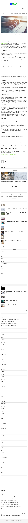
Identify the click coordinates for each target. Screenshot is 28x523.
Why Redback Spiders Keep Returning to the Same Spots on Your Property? (16, 213)
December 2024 (3, 352)
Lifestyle (2, 460)
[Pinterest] (22, 8)
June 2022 (2, 393)
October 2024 (3, 356)
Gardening (2, 281)
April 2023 (2, 376)
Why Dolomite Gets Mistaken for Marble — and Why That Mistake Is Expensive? (16, 208)
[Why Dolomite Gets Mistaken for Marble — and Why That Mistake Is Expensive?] (20, 176)
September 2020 (3, 428)
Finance (2, 273)
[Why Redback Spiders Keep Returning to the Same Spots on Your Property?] (3, 213)
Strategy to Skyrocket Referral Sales (11, 300)
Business (2, 251)
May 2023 (2, 374)
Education (2, 445)
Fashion (2, 253)
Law (1, 278)
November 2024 (3, 354)
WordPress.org (3, 484)
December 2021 (3, 403)
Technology (3, 261)
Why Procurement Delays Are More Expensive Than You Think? (9, 504)
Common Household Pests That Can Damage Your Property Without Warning (15, 217)
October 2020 (3, 426)
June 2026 (2, 334)
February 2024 (3, 361)
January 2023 (3, 381)
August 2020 (3, 430)
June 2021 (2, 413)
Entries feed (2, 480)
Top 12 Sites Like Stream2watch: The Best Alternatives (14, 287)
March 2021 (3, 418)
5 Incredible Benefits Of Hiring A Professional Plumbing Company (16, 291)
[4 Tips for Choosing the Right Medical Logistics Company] (3, 297)
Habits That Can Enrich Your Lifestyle (12, 304)
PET (1, 280)
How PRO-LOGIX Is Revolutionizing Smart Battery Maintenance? (13, 244)
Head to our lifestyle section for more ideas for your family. (9, 154)
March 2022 (3, 398)
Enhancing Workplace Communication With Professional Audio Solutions (11, 506)
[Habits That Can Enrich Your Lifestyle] (3, 305)
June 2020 (2, 433)
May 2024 (2, 357)
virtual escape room (4, 43)
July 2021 (2, 411)
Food (2, 271)
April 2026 (2, 337)
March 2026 (3, 339)
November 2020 (3, 425)
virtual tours (14, 52)
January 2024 (3, 362)
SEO (1, 266)
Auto (2, 268)
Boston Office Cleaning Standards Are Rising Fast (11, 235)
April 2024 (2, 359)
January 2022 (3, 401)
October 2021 (3, 406)
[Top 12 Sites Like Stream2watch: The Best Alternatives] (3, 288)
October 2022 (3, 386)
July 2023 (2, 371)
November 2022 (3, 384)
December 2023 (3, 364)
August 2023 (3, 369)
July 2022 (2, 391)
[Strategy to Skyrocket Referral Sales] (3, 301)
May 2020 (2, 435)
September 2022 (3, 388)
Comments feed (3, 482)
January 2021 (3, 421)
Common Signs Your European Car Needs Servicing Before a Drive (14, 231)
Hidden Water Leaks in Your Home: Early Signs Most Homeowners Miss (16, 222)
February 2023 (3, 379)
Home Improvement (4, 263)
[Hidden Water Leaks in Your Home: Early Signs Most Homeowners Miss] (3, 222)
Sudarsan (13, 14)
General (2, 258)
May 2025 (2, 349)
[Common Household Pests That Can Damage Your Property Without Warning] (3, 218)
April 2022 (2, 396)
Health (2, 455)
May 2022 (2, 394)
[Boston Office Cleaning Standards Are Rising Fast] (7, 176)
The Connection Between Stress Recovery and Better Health (13, 240)
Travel (2, 256)
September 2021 (3, 408)
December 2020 (3, 423)
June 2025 (2, 347)
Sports (2, 469)
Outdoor (2, 276)
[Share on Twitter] (16, 157)
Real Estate (2, 275)
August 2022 (3, 389)
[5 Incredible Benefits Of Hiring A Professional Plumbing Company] (3, 292)
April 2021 (2, 416)
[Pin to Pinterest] (17, 157)
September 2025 (3, 344)
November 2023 (3, 366)
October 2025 (3, 342)
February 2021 (3, 420)
